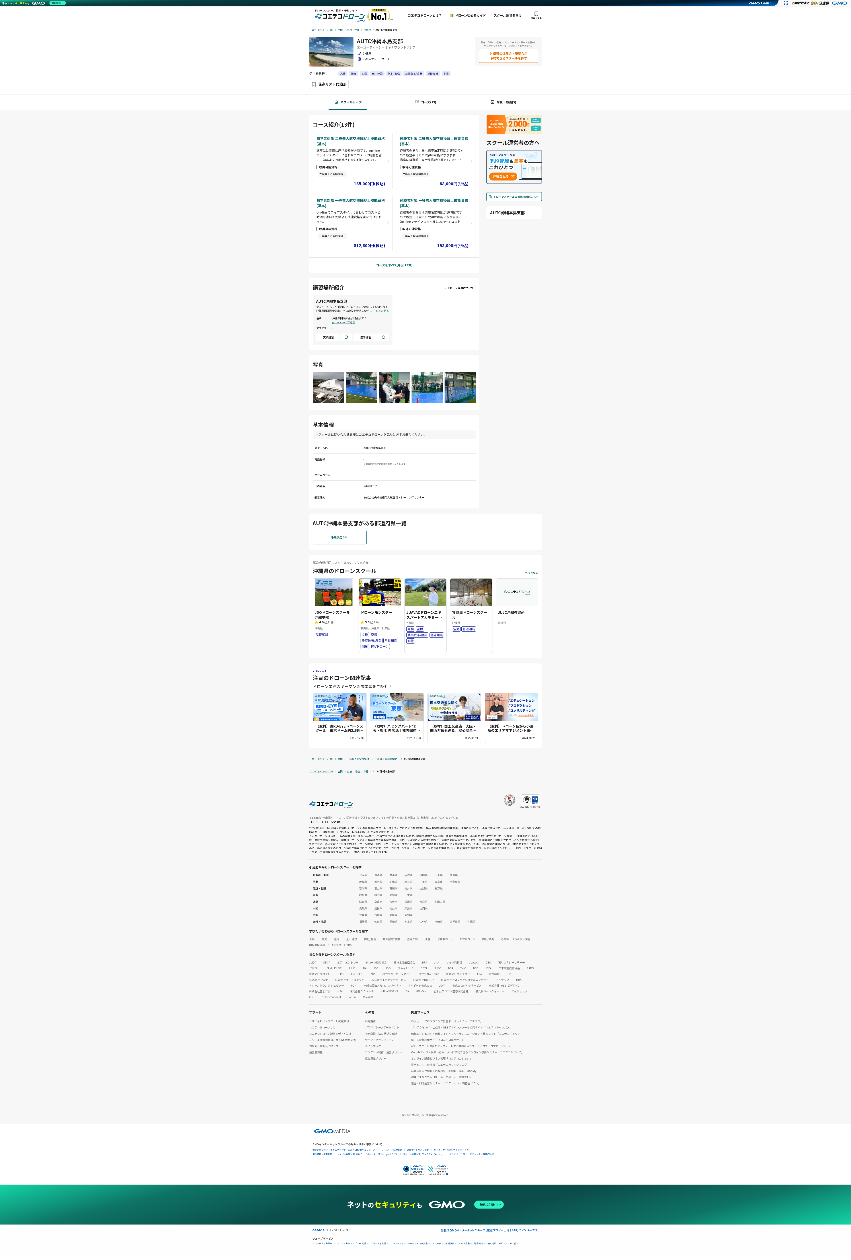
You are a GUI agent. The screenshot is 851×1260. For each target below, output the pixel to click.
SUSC (437, 968)
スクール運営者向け (508, 15)
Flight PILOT (334, 968)
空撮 (364, 73)
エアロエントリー (348, 962)
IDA (407, 991)
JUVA (442, 985)
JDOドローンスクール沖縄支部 (332, 615)
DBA (450, 968)
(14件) (339, 537)
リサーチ (436, 1243)
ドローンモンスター (376, 612)
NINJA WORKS (389, 991)
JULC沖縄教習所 (511, 612)
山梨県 (423, 888)
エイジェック (519, 991)
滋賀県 (363, 901)
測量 (446, 73)
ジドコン (314, 968)
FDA (479, 974)
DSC (475, 968)
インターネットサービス (324, 1243)
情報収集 (449, 1243)
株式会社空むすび (319, 991)
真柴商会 (368, 997)
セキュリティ (397, 1243)
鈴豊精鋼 (494, 974)
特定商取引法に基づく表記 (381, 1033)
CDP (311, 997)
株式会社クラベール (362, 991)
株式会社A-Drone (429, 974)
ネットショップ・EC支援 (353, 1243)
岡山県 (393, 908)
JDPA (488, 968)
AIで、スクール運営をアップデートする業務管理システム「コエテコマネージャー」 (461, 1046)
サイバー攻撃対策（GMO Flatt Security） (424, 1154)
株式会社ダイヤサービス (467, 985)
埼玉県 (408, 881)
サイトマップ (373, 1046)
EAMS (530, 968)
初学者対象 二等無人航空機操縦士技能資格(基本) (350, 141)
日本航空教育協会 (509, 968)
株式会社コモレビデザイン (505, 985)
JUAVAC (474, 962)
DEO (488, 962)
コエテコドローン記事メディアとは (330, 1033)
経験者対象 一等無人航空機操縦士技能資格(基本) (434, 203)
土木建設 (377, 73)
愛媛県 (393, 915)
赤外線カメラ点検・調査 (515, 939)
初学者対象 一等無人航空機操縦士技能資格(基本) (350, 203)
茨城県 (363, 881)
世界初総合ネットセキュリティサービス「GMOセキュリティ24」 (345, 1149)
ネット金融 (464, 1243)
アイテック (502, 979)
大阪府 (393, 901)
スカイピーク (406, 968)
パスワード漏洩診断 (392, 1149)
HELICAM (421, 991)
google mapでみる (343, 322)
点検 (342, 73)
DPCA (326, 962)
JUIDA (312, 962)
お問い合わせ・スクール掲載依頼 (329, 1021)
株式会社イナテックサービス (388, 979)
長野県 (439, 888)
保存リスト (536, 18)
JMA (436, 962)
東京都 (439, 881)
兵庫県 (408, 901)
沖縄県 (471, 921)
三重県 (408, 895)
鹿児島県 (455, 921)
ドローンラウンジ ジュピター (326, 985)
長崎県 (393, 921)
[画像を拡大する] (328, 388)
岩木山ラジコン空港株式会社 (451, 991)
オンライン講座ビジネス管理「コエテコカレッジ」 (441, 1058)
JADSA (352, 997)
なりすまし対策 (457, 1154)
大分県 (423, 921)
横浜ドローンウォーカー (489, 991)
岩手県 (393, 875)
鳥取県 (363, 908)
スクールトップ (351, 102)
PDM (354, 985)
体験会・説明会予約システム (326, 1046)
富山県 (378, 888)
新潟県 (363, 888)
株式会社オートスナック (349, 979)
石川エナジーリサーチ (511, 962)
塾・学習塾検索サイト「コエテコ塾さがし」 (437, 1040)
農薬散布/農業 (413, 73)
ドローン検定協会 (376, 962)
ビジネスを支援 (378, 1243)
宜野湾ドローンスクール (469, 615)
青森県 (378, 875)
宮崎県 (439, 921)
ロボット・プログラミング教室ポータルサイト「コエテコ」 (447, 1021)
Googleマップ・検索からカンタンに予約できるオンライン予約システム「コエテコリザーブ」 (467, 1052)
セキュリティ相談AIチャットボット (451, 1149)
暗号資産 (478, 1243)
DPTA (424, 968)
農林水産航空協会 (404, 962)
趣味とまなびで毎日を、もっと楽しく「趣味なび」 (441, 1077)
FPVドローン (467, 939)
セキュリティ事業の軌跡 (482, 1154)
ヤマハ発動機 (454, 962)
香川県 (378, 915)
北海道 (363, 875)
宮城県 (408, 875)
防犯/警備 (394, 73)
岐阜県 (363, 895)
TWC (463, 968)
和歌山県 (440, 901)
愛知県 (393, 895)
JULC (352, 968)
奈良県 (423, 901)
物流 (353, 73)
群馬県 (393, 881)
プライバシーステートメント (382, 1027)
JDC (376, 968)
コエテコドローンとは (322, 1027)
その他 (513, 1243)
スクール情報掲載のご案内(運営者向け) (332, 1040)
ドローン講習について (460, 288)
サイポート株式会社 (420, 985)
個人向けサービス (496, 1243)
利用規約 (370, 1021)
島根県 (378, 908)
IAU (342, 974)
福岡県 (363, 921)
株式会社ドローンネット (397, 974)
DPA (424, 962)
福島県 (454, 875)
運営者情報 (315, 1052)
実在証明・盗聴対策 (322, 1154)
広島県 (408, 908)
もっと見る (382, 310)
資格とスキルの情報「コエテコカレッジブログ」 (440, 1064)
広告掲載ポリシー (375, 1058)
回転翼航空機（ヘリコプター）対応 (330, 945)
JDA (364, 968)
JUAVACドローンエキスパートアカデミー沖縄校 (424, 617)
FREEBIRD (357, 974)
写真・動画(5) (506, 102)
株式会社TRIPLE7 (423, 979)
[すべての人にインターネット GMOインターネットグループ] (820, 3)
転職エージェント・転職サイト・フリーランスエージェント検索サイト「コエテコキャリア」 (467, 1033)
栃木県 (378, 881)
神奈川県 (455, 881)
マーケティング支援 (418, 1243)
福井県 (408, 888)
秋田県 (423, 875)
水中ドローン (445, 939)
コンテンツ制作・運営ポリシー (383, 1052)
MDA (518, 979)
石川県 (393, 888)
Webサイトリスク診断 (418, 1149)
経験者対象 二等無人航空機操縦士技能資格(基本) (434, 141)
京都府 (378, 901)
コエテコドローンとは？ (425, 15)
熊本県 (408, 921)
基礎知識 (432, 73)
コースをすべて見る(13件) (394, 265)
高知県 (408, 915)
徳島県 (363, 915)
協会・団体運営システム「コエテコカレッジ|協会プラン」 (446, 1083)
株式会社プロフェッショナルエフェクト (465, 979)
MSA (340, 991)
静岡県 (378, 895)
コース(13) (428, 102)
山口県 (423, 908)
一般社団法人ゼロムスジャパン (382, 985)
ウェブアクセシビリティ (379, 1040)
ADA (373, 974)
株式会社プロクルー (321, 974)
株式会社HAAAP (318, 979)
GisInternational (331, 997)
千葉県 (423, 881)
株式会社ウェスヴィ (458, 974)
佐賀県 (378, 921)
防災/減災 (488, 939)
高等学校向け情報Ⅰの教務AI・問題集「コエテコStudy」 (445, 1071)
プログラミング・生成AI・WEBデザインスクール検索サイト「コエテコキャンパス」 (461, 1027)
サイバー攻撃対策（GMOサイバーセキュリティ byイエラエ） (367, 1154)
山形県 (439, 875)
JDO (388, 968)
